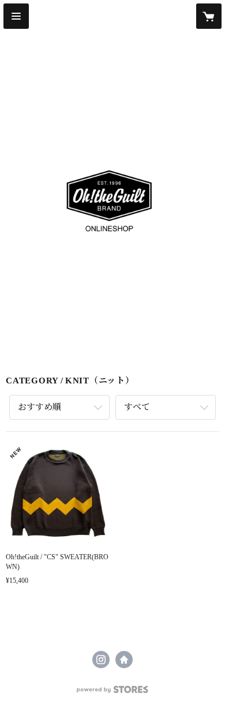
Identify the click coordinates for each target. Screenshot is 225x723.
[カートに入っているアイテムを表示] (209, 16)
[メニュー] (16, 16)
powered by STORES (112, 692)
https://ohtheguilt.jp (124, 659)
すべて (137, 407)
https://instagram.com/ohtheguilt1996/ (101, 659)
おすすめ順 (39, 407)
